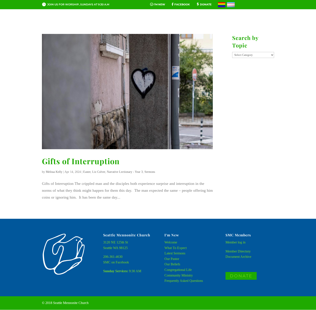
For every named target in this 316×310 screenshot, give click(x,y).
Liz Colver (98, 171)
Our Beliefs (172, 264)
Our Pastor (171, 259)
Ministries (203, 22)
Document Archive (238, 256)
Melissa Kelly (54, 171)
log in (241, 242)
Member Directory (238, 251)
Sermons (149, 171)
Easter (87, 171)
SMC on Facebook (116, 262)
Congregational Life (178, 270)
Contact (233, 22)
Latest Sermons (174, 253)
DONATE (241, 275)
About (71, 22)
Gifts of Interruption (81, 161)
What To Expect (175, 248)
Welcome (170, 242)
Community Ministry (178, 275)
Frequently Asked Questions (183, 281)
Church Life (101, 22)
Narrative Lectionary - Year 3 (125, 171)
